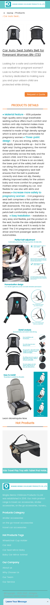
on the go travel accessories (18, 522)
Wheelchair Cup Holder (15, 540)
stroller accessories (13, 518)
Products (20, 13)
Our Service (9, 582)
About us (7, 568)
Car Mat (7, 545)
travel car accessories (14, 527)
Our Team (8, 577)
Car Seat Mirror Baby (14, 550)
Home (10, 13)
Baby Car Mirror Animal (15, 554)
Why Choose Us (11, 572)
